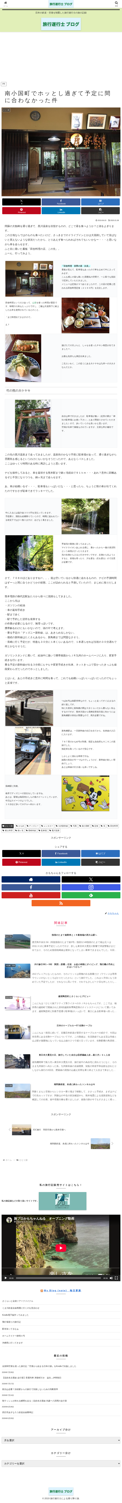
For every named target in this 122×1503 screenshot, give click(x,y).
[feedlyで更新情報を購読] (91, 895)
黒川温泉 (55, 830)
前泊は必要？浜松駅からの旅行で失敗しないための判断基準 (30, 1389)
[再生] (5, 1278)
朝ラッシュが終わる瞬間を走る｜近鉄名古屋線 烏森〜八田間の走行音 (34, 1401)
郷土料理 (9, 830)
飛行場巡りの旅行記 (11, 1322)
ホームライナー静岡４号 (13, 1336)
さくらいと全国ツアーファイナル (17, 1301)
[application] (61, 1248)
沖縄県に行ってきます (12, 1343)
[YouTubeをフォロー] (31, 895)
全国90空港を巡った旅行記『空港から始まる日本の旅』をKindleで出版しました (39, 1366)
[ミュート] (111, 1278)
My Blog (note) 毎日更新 (62, 1290)
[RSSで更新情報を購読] (61, 903)
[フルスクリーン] (116, 1278)
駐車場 (44, 830)
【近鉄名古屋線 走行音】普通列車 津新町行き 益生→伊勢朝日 (31, 1378)
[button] (100, 210)
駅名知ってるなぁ (10, 1329)
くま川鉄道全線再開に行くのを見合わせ (20, 1308)
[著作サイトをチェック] (31, 879)
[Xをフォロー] (91, 879)
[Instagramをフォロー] (91, 887)
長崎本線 (32, 830)
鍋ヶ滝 (20, 830)
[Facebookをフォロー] (31, 887)
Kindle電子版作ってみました (15, 1315)
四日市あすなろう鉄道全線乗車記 (17, 1412)
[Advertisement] (61, 58)
